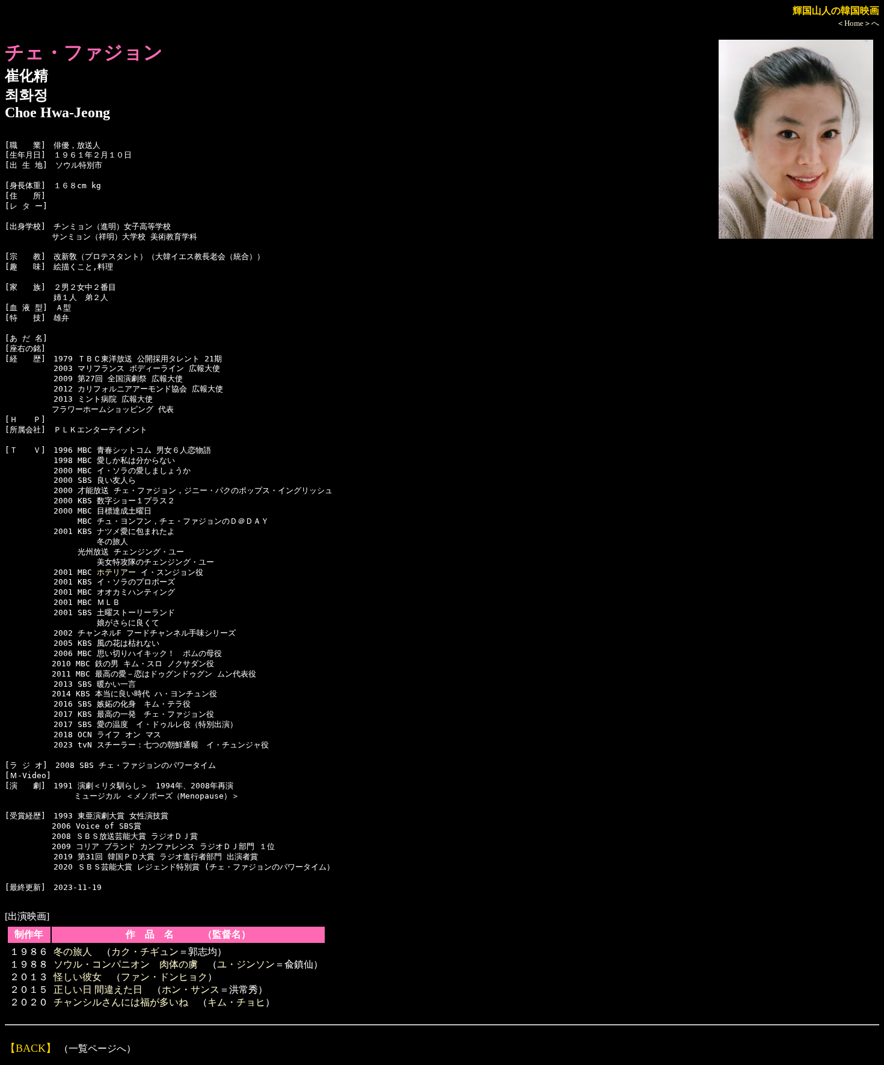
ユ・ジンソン (246, 964)
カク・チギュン (145, 952)
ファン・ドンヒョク (164, 977)
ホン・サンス (190, 989)
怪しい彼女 (78, 977)
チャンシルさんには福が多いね (121, 1002)
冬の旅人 (73, 952)
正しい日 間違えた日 (98, 989)
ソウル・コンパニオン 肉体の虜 (126, 964)
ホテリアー (116, 572)
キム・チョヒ (236, 1002)
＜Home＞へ (857, 23)
